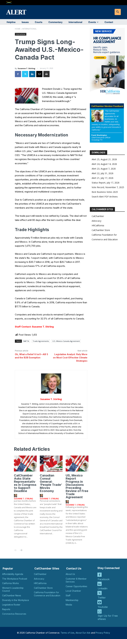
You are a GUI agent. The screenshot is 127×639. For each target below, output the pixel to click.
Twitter (102, 597)
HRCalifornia (98, 225)
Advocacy (96, 220)
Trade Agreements (41, 341)
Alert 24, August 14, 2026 (104, 164)
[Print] (46, 74)
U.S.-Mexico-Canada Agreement (66, 341)
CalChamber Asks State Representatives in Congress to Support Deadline (25, 483)
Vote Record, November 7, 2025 (108, 187)
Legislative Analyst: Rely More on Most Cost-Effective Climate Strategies (70, 357)
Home (17, 28)
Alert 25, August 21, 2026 (104, 159)
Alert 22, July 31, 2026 (102, 173)
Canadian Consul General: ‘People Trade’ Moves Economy (51, 483)
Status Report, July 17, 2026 (105, 182)
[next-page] (21, 550)
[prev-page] (16, 550)
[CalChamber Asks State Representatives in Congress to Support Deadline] (25, 464)
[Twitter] (25, 74)
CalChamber (98, 216)
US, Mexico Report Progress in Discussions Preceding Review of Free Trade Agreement (77, 486)
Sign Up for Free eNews (108, 617)
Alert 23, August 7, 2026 (104, 168)
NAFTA (26, 341)
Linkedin (102, 588)
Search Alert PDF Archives (105, 196)
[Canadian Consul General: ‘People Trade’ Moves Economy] (51, 464)
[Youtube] (99, 602)
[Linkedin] (32, 74)
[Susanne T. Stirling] (51, 383)
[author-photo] (16, 495)
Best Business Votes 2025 (105, 191)
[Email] (39, 74)
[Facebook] (18, 74)
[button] (118, 12)
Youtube (103, 606)
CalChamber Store (101, 230)
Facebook (103, 579)
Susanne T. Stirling (26, 68)
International (29, 28)
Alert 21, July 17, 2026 (102, 177)
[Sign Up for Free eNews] (99, 611)
